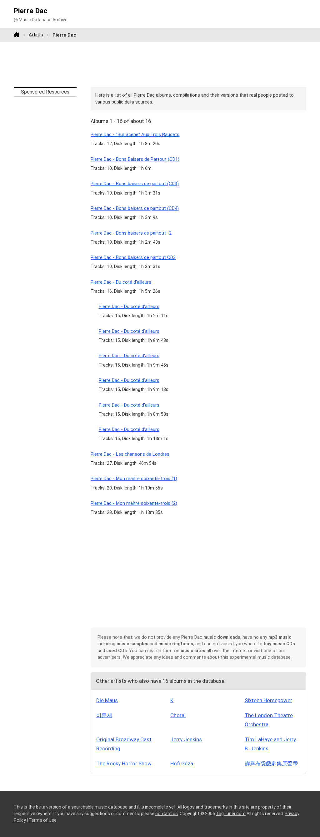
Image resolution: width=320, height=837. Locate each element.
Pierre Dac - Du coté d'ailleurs (121, 282)
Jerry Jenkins (186, 739)
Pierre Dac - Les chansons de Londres (130, 454)
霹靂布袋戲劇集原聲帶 (271, 763)
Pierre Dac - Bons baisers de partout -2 (131, 233)
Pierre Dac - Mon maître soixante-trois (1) (134, 478)
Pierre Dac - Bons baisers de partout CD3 (133, 257)
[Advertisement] (160, 64)
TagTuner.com (231, 813)
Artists (36, 35)
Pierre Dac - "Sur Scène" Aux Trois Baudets (135, 134)
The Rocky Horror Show (124, 763)
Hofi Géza (181, 763)
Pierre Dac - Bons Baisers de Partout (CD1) (135, 159)
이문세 (104, 715)
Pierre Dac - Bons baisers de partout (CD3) (135, 183)
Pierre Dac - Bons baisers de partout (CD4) (135, 208)
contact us (166, 813)
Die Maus (107, 700)
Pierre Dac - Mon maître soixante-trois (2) (134, 503)
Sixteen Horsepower (268, 700)
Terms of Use (43, 820)
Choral (178, 715)
